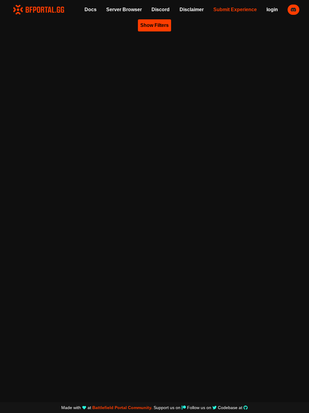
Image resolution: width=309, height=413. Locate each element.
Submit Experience (235, 9)
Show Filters (154, 25)
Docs (90, 9)
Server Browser (124, 9)
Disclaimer (192, 9)
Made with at (106, 407)
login (272, 9)
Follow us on (199, 407)
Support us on (167, 407)
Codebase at (230, 407)
